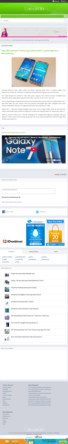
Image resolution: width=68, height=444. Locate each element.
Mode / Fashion (8, 257)
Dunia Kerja (46, 259)
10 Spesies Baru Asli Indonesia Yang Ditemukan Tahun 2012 (43, 393)
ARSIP (56, 251)
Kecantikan (20, 259)
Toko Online (6, 414)
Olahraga (5, 403)
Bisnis (31, 257)
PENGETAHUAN (33, 251)
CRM (4, 424)
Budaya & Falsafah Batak (34, 391)
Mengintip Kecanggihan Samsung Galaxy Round (26, 294)
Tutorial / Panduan (7, 395)
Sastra (4, 397)
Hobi (18, 262)
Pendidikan (5, 389)
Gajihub (5, 422)
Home (1, 40)
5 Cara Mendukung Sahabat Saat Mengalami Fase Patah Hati (43, 387)
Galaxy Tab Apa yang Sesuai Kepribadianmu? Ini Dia (27, 280)
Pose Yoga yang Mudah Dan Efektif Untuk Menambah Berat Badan (44, 403)
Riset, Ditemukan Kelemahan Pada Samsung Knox (26, 337)
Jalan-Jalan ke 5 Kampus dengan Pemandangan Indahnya (42, 401)
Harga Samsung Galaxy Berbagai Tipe (23, 273)
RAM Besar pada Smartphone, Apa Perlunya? (25, 309)
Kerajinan (6, 262)
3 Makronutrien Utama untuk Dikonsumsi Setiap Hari (41, 399)
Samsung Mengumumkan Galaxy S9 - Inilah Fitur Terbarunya (30, 316)
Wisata (45, 257)
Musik (5, 259)
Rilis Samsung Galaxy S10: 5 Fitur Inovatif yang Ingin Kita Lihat (30, 330)
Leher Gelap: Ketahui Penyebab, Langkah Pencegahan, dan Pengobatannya (47, 389)
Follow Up (56, 1)
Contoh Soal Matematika (34, 395)
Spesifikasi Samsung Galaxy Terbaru (22, 301)
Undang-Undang (7, 387)
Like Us (64, 1)
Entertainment (6, 405)
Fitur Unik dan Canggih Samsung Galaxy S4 (24, 323)
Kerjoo (4, 420)
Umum (4, 393)
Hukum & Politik (7, 399)
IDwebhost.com (7, 416)
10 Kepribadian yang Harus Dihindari (37, 397)
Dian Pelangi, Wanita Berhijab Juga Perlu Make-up (40, 405)
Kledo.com (5, 418)
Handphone (8, 40)
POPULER (11, 251)
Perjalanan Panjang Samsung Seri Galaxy (23, 287)
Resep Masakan (21, 257)
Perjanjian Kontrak (7, 391)
